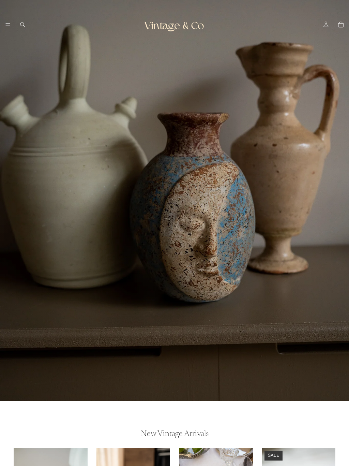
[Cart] (340, 24)
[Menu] (8, 24)
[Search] (22, 24)
